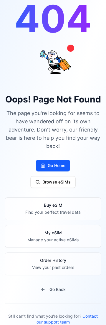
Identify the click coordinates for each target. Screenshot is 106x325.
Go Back (57, 289)
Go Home (56, 165)
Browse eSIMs (56, 181)
